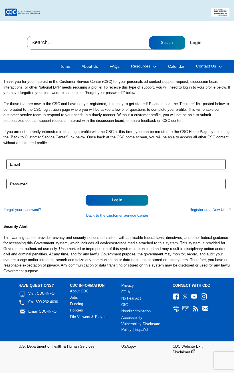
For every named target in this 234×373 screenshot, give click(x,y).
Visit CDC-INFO (41, 293)
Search (167, 42)
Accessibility (131, 317)
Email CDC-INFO (42, 311)
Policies (76, 310)
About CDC (79, 291)
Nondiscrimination (136, 311)
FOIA (125, 292)
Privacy (127, 285)
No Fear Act (131, 298)
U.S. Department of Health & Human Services (56, 346)
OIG (124, 305)
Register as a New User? (210, 210)
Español (141, 329)
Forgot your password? (22, 210)
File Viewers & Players (89, 317)
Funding (76, 304)
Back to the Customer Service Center (117, 215)
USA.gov (128, 346)
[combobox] (106, 43)
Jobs (74, 297)
